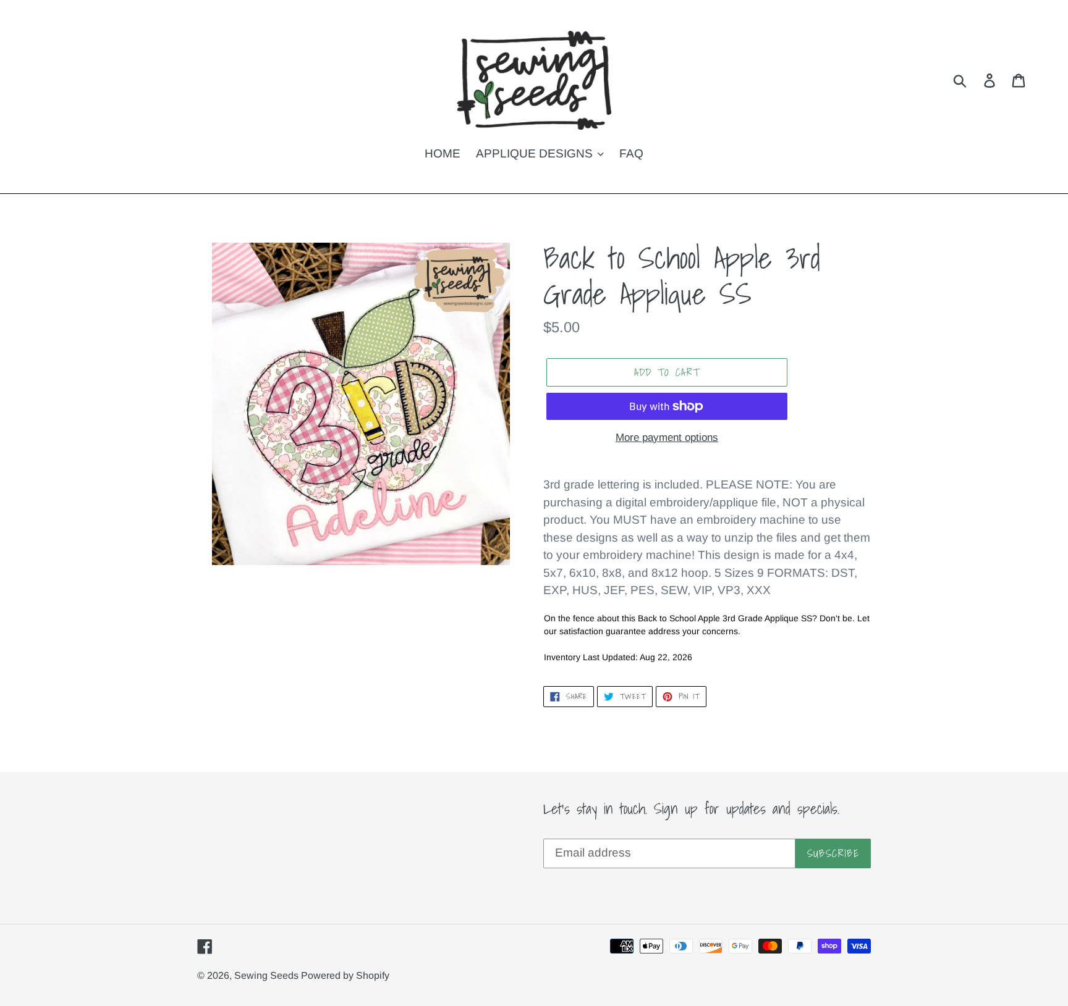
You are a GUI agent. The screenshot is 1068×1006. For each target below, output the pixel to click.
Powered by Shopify (345, 975)
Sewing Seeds (267, 975)
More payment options (667, 437)
